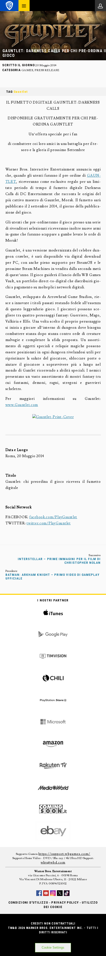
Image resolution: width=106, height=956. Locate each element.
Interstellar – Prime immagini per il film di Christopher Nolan (59, 560)
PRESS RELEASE (47, 70)
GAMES (27, 70)
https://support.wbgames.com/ (64, 854)
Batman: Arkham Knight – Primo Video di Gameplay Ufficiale (52, 576)
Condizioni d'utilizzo (28, 902)
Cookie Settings (53, 947)
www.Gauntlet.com (21, 405)
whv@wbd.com (53, 862)
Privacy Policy (65, 902)
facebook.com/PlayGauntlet (53, 517)
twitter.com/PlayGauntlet (49, 523)
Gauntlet (21, 92)
